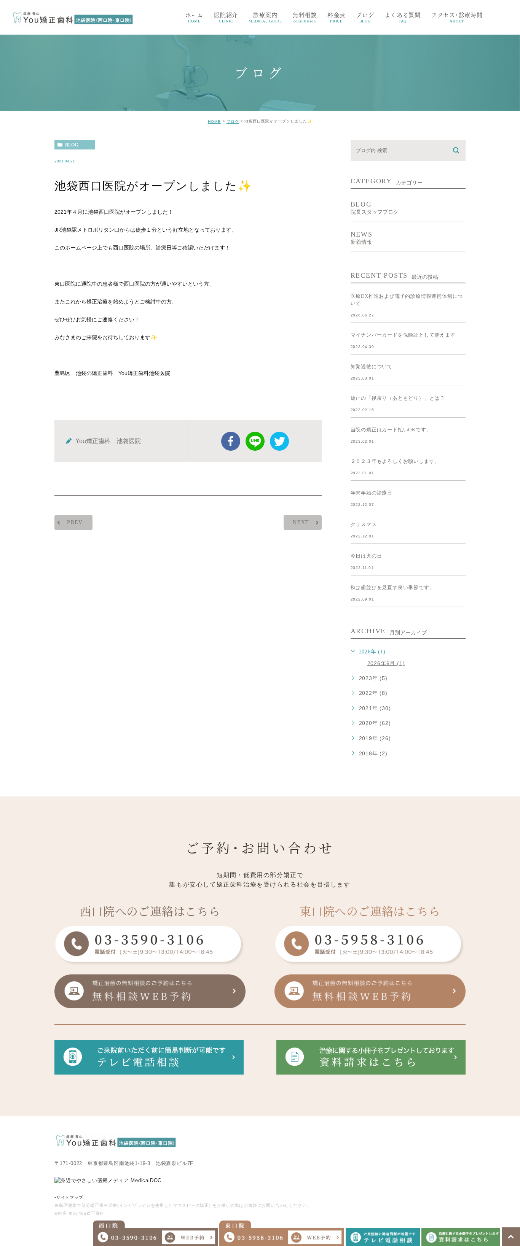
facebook (230, 441)
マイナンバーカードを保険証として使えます (403, 335)
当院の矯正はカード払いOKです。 (391, 429)
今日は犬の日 (366, 556)
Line (255, 441)
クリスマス (364, 524)
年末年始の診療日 (371, 493)
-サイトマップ (68, 1197)
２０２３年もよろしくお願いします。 (395, 461)
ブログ (233, 121)
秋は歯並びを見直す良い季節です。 (393, 587)
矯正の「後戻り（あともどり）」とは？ (398, 398)
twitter (279, 441)
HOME (214, 121)
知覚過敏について (371, 366)
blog (71, 145)
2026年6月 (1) (386, 663)
